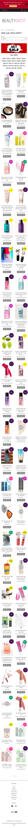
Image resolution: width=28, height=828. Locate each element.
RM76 (13, 61)
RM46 (23, 58)
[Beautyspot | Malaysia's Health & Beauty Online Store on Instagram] (16, 806)
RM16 (9, 58)
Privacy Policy (13, 823)
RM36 (18, 58)
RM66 (9, 61)
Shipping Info (14, 793)
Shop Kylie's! (13, 6)
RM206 (19, 68)
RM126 (16, 63)
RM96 (23, 61)
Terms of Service (5, 823)
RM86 (18, 61)
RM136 (22, 63)
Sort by (2, 36)
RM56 (4, 61)
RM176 (22, 66)
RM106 (5, 63)
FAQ (14, 786)
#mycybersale (14, 797)
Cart (24, 10)
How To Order (14, 791)
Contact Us (14, 790)
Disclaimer (14, 795)
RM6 (4, 58)
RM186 (8, 68)
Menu (5, 10)
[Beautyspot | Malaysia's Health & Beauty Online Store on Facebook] (12, 806)
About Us (14, 788)
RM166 (16, 66)
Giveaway (14, 799)
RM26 (13, 58)
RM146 (5, 66)
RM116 (11, 63)
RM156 (11, 66)
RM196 (14, 68)
